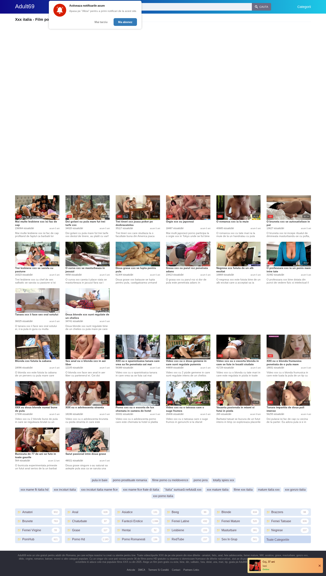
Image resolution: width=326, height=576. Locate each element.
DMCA (141, 569)
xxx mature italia (217, 489)
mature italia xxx (269, 489)
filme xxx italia (243, 489)
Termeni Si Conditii (158, 569)
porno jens (201, 480)
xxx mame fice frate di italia (141, 489)
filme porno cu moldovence (170, 480)
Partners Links (191, 569)
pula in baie (100, 480)
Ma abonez (125, 22)
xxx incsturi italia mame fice (99, 489)
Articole (131, 569)
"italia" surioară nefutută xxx (182, 489)
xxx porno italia (163, 496)
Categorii (304, 7)
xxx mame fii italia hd (34, 489)
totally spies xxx (223, 480)
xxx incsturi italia (65, 489)
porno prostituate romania (130, 480)
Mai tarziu (101, 22)
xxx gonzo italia (295, 489)
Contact (176, 569)
